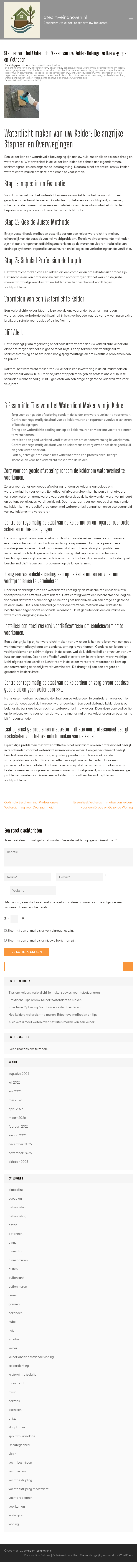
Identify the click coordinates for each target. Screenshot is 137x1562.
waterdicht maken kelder (18, 77)
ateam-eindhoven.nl (65, 17)
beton (13, 1225)
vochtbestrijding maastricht (29, 1489)
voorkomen (17, 1506)
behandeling (17, 1216)
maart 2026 (17, 1118)
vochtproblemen (74, 75)
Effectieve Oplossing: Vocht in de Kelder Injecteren (44, 1007)
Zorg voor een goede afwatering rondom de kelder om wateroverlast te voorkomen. (71, 414)
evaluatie (86, 70)
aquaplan (15, 1198)
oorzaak (14, 1401)
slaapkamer (17, 1427)
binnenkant (17, 1251)
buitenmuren (18, 1286)
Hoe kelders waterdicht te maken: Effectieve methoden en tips (53, 1014)
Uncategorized (19, 1445)
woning (14, 1524)
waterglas (16, 1515)
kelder (57, 65)
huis (11, 1330)
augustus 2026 (19, 1074)
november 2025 (20, 1153)
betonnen (15, 1234)
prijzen (13, 1418)
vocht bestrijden (20, 1462)
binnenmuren (18, 1260)
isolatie (14, 1339)
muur (12, 1392)
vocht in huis (17, 1471)
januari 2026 (18, 1135)
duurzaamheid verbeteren (65, 70)
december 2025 (20, 1144)
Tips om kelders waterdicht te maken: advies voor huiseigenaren (54, 992)
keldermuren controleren (19, 72)
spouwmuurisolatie (22, 1436)
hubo (12, 1322)
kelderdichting (19, 1366)
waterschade (79, 77)
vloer (12, 1454)
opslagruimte (92, 72)
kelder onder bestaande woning (31, 1357)
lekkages (39, 72)
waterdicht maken (114, 75)
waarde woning (93, 75)
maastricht (16, 1383)
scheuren (24, 75)
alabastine (16, 1190)
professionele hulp (112, 72)
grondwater (99, 70)
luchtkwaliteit (76, 72)
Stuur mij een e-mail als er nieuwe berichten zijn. (42, 940)
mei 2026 (15, 1100)
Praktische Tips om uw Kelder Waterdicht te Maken (45, 1000)
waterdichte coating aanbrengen (52, 77)
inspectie (112, 70)
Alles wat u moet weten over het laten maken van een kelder (52, 1022)
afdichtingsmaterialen (17, 67)
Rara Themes (81, 1555)
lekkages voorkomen (56, 72)
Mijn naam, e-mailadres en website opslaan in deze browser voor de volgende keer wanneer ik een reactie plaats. (64, 904)
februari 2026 (19, 1126)
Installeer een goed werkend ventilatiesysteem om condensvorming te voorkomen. (70, 440)
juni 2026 (15, 1091)
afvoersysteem (39, 67)
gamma (14, 1304)
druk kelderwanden (38, 70)
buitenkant (16, 1278)
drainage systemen (15, 70)
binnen (13, 1242)
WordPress (126, 1555)
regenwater (11, 75)
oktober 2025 (18, 1162)
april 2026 (16, 1109)
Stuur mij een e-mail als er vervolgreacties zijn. (40, 930)
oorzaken (15, 1410)
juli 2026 (15, 1082)
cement (14, 1295)
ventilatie (59, 75)
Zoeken (128, 966)
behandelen (17, 1207)
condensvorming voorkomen (80, 67)
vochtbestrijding (20, 1480)
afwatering (55, 67)
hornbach (15, 1313)
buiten (13, 1269)
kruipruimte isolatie (22, 1374)
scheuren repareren (42, 75)
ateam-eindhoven (41, 65)
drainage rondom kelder (110, 67)
